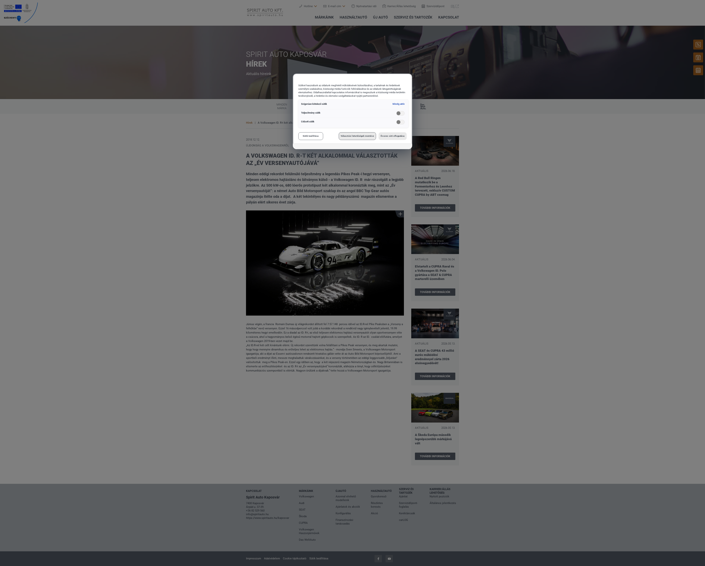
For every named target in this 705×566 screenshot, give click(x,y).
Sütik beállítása (311, 136)
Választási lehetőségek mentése (357, 136)
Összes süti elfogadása (393, 136)
